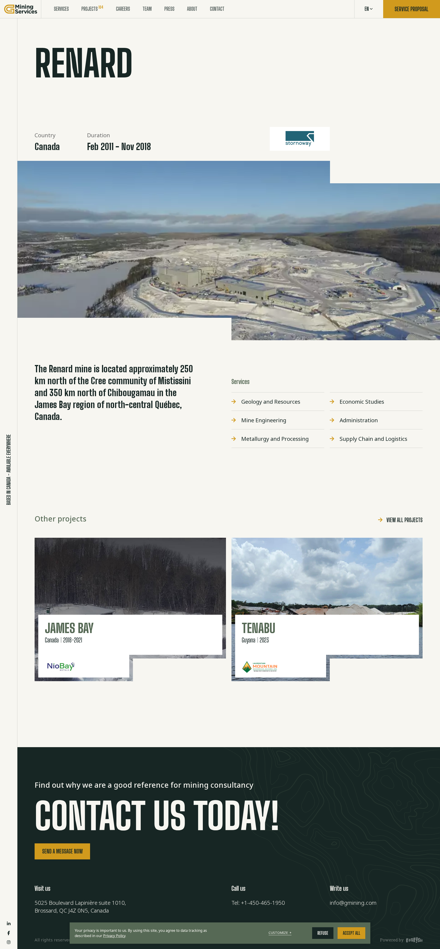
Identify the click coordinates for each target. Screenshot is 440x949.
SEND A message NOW (62, 851)
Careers (123, 9)
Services (61, 9)
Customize (280, 933)
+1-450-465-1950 (263, 902)
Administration (359, 420)
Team (147, 9)
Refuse (322, 933)
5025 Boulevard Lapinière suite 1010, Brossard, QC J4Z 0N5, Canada (80, 906)
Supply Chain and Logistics (373, 438)
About (192, 9)
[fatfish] (413, 940)
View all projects (404, 520)
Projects (89, 9)
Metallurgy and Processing (275, 438)
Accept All (351, 933)
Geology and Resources (270, 401)
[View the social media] (9, 923)
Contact (217, 9)
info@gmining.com (353, 902)
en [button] (367, 9)
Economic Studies (362, 401)
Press (169, 9)
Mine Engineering (263, 420)
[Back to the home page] (20, 9)
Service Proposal (412, 9)
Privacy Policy (114, 935)
